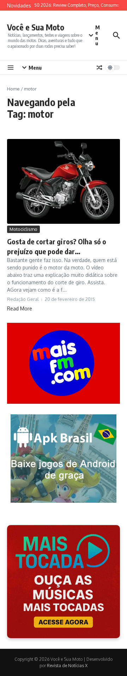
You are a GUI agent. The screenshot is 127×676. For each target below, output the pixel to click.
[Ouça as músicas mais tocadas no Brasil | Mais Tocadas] (63, 581)
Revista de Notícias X (67, 665)
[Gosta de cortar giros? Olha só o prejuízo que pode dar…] (63, 181)
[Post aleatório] (99, 67)
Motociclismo (23, 229)
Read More (19, 308)
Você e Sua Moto (35, 27)
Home (13, 89)
